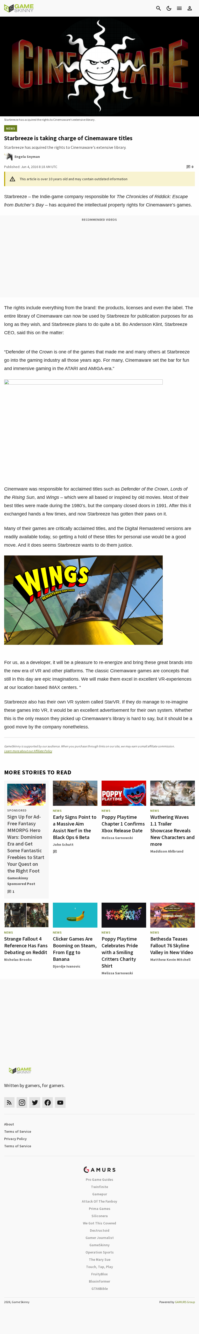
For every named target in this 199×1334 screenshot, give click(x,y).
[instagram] (22, 1102)
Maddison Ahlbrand (166, 851)
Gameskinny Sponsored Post (21, 881)
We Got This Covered (99, 1223)
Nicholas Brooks (18, 959)
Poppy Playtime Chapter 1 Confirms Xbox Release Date (123, 824)
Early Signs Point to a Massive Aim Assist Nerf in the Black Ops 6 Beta (74, 827)
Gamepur (99, 1194)
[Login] (189, 8)
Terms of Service (17, 1131)
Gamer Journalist (100, 1237)
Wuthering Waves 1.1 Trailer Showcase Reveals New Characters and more (172, 830)
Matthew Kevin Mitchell (170, 959)
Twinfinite (99, 1186)
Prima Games (99, 1208)
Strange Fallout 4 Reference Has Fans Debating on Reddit (26, 945)
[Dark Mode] (169, 8)
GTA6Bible (99, 1288)
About (9, 1124)
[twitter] (34, 1102)
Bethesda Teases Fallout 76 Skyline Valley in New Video (171, 945)
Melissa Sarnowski (117, 837)
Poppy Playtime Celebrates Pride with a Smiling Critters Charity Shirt (120, 952)
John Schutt (63, 844)
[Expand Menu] (179, 8)
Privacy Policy (15, 1138)
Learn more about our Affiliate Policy (28, 751)
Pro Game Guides (99, 1179)
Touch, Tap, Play (99, 1266)
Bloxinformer (99, 1281)
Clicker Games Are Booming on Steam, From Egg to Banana (75, 948)
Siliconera (99, 1216)
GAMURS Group (185, 1302)
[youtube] (60, 1102)
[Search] (158, 8)
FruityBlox (99, 1274)
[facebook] (47, 1102)
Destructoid (99, 1230)
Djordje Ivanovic (66, 966)
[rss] (9, 1102)
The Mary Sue (99, 1259)
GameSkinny (99, 1245)
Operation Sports (100, 1252)
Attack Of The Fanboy (99, 1201)
